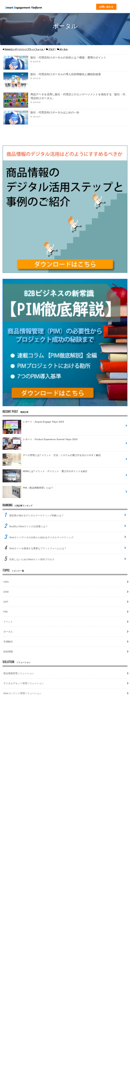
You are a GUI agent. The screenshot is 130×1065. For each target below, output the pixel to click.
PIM (5, 611)
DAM (6, 591)
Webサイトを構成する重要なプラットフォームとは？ (37, 548)
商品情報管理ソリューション (18, 673)
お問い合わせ (106, 6)
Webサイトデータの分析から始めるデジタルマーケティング (41, 537)
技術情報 (8, 651)
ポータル (8, 631)
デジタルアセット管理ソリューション (23, 683)
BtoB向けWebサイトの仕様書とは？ (28, 526)
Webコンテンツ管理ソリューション (22, 693)
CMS (6, 581)
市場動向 (8, 641)
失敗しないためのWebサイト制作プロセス (32, 559)
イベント (8, 621)
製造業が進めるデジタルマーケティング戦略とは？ (36, 515)
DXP (5, 601)
